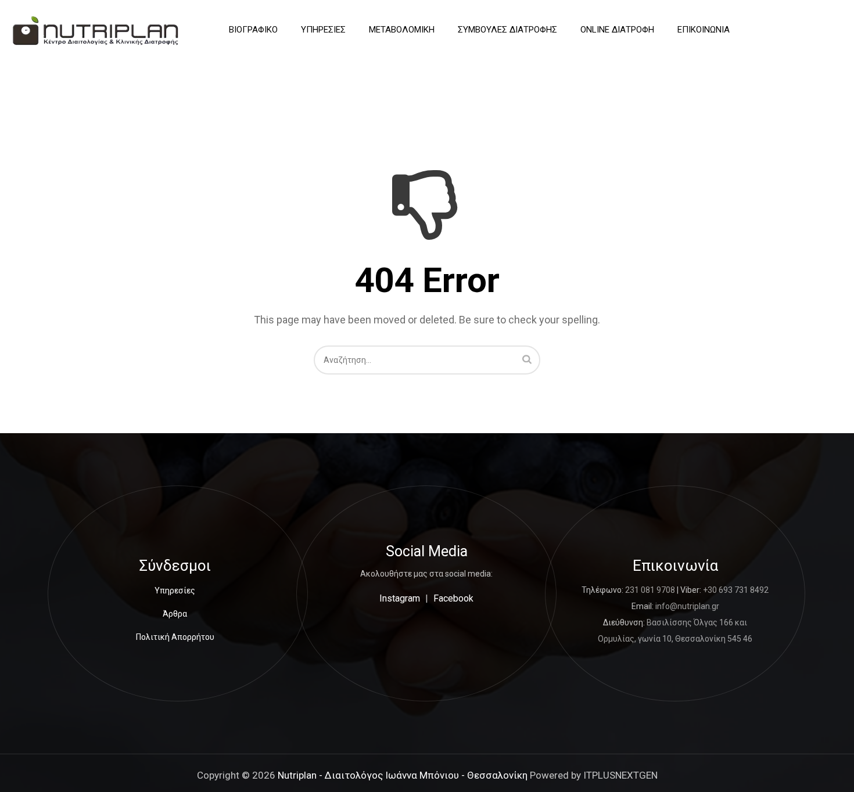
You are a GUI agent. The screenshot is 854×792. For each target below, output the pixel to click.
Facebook (453, 598)
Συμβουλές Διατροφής (507, 29)
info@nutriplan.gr (687, 606)
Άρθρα (175, 613)
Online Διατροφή (617, 29)
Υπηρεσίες (323, 29)
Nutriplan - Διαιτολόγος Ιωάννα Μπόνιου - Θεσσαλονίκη (403, 775)
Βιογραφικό (253, 29)
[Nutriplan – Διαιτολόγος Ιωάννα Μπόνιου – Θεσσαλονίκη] (96, 30)
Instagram (399, 598)
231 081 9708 (650, 590)
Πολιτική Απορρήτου (175, 637)
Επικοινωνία (703, 29)
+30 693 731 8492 (736, 590)
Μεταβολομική (402, 29)
